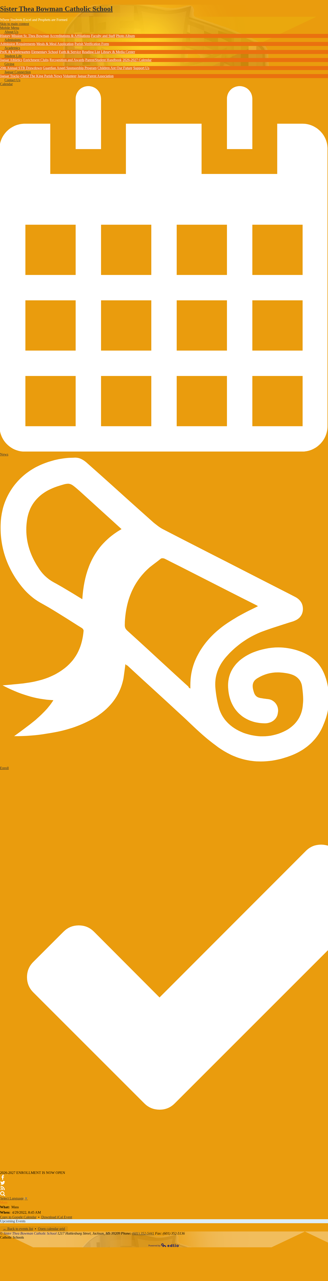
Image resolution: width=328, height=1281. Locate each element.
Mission (17, 36)
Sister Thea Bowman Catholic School (56, 9)
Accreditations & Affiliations (70, 36)
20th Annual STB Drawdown (21, 68)
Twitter (2, 1183)
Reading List (91, 52)
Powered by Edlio (164, 1245)
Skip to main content (14, 24)
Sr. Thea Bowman (36, 36)
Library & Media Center (118, 52)
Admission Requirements (17, 44)
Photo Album (125, 36)
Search (2, 1193)
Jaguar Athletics (11, 60)
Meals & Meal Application (55, 44)
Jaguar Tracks (9, 76)
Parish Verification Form (92, 44)
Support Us (141, 68)
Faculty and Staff (103, 36)
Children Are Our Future (115, 68)
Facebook (2, 1177)
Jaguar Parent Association (95, 76)
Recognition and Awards (67, 60)
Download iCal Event (56, 1217)
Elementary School (44, 52)
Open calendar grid (51, 1229)
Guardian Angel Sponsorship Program (70, 68)
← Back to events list (18, 1229)
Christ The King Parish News (41, 76)
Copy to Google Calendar (18, 1217)
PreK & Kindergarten (15, 52)
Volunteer (70, 76)
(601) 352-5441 (143, 1233)
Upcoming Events (12, 1221)
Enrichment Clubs (36, 60)
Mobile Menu (9, 28)
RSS (2, 1188)
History (5, 36)
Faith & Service (70, 52)
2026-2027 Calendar (137, 60)
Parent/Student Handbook (103, 60)
